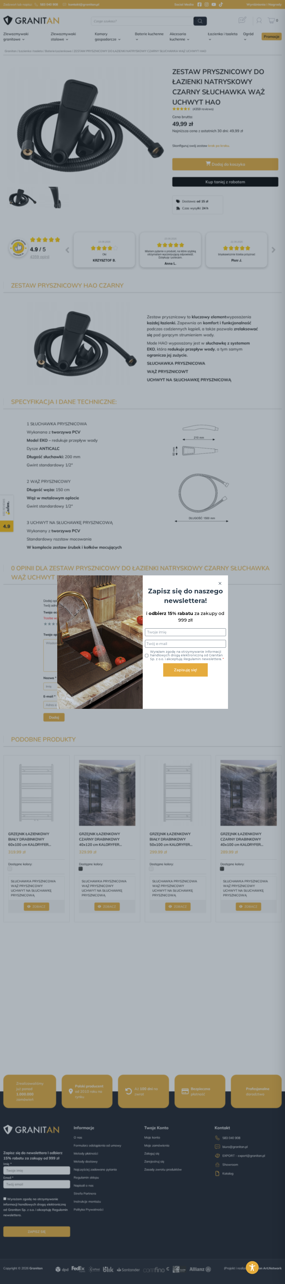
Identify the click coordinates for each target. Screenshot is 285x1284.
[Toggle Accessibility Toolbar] (252, 1267)
